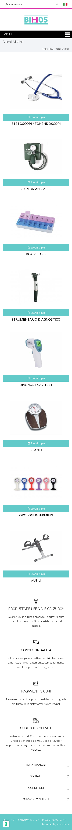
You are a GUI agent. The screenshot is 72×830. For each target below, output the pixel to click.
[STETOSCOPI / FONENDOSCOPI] (36, 91)
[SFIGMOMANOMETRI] (36, 156)
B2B (51, 48)
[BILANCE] (36, 417)
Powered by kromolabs (55, 824)
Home (45, 48)
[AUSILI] (36, 548)
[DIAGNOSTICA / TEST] (36, 352)
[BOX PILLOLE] (36, 221)
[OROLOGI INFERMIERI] (36, 482)
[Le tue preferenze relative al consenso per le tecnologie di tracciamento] (6, 824)
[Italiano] (65, 4)
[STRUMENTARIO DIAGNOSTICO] (36, 286)
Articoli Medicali (62, 48)
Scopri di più (37, 117)
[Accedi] (57, 4)
